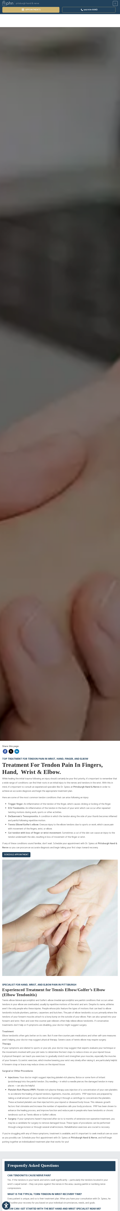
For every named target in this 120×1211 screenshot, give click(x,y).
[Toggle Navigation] (115, 3)
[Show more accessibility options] (6, 1205)
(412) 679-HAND (90, 9)
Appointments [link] (32, 9)
